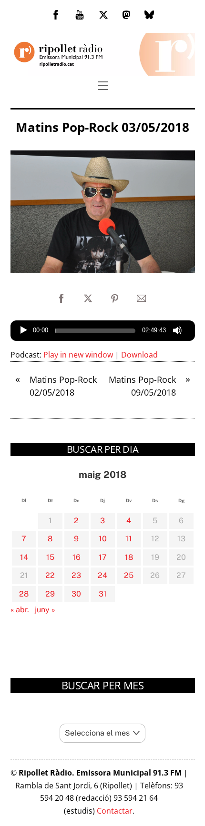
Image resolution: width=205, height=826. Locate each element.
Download (139, 354)
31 (103, 593)
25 (128, 575)
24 (102, 575)
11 (128, 538)
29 (50, 593)
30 (76, 593)
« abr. (19, 609)
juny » (45, 609)
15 (50, 557)
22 (50, 575)
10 (103, 538)
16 (76, 557)
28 (24, 593)
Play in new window (78, 354)
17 (103, 557)
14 (24, 557)
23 (76, 575)
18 (129, 557)
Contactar (115, 811)
